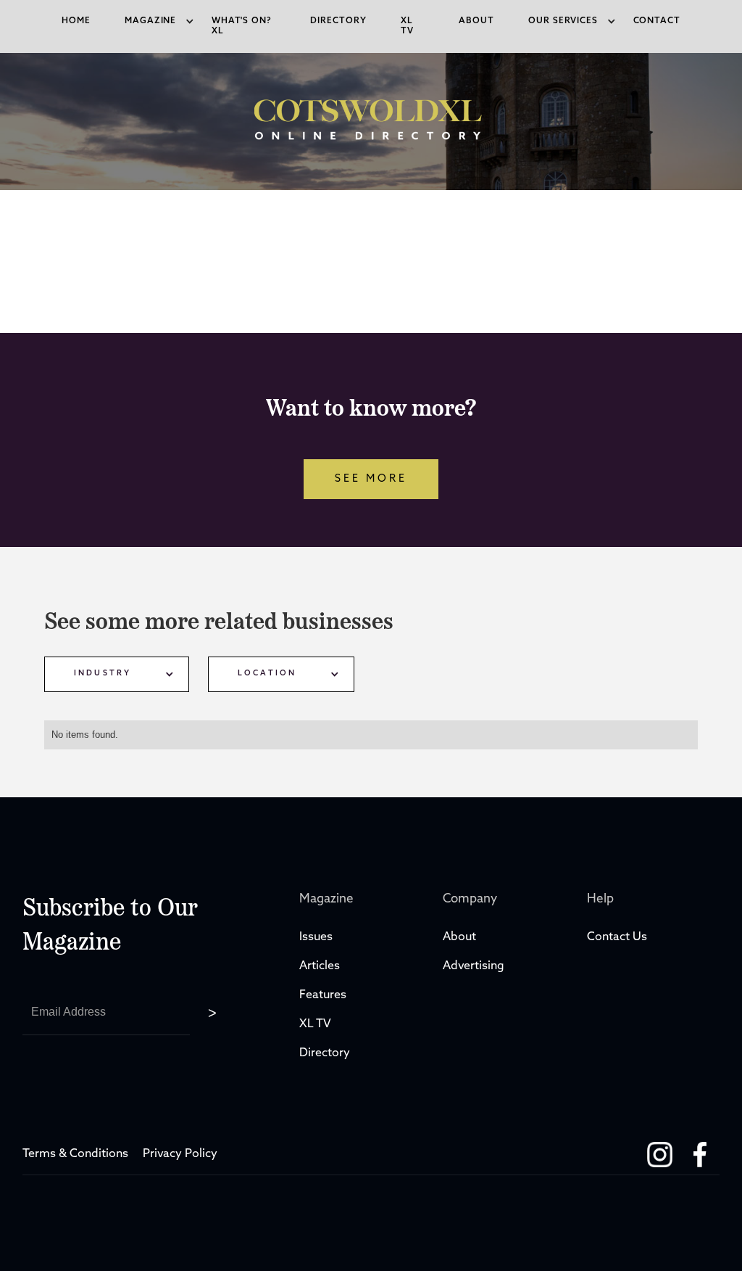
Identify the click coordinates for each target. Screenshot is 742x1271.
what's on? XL (242, 26)
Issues (316, 937)
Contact (656, 21)
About (476, 21)
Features (322, 995)
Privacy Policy (180, 1154)
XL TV (316, 1024)
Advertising (473, 966)
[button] (150, 21)
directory (338, 21)
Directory (326, 1053)
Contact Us (617, 937)
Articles (319, 966)
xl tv (407, 26)
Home (76, 21)
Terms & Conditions (75, 1154)
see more (371, 479)
